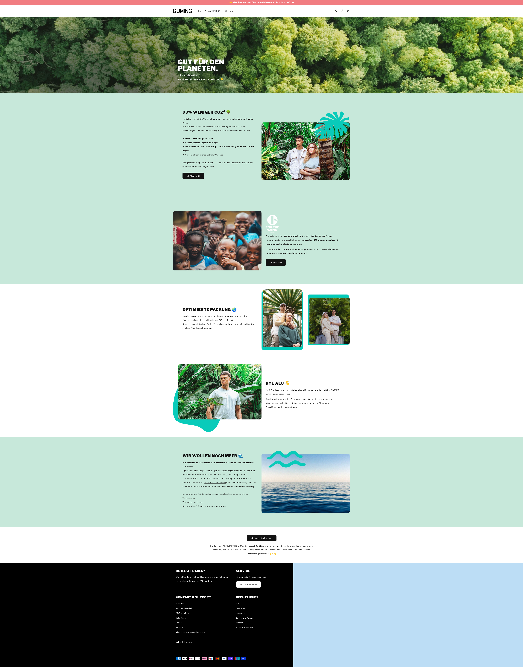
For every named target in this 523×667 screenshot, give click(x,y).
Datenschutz (241, 608)
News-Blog (180, 603)
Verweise (179, 627)
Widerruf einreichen (244, 627)
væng (190, 642)
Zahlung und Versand (244, 618)
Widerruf (239, 622)
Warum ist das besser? (215, 482)
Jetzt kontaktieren (248, 584)
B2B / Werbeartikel (184, 608)
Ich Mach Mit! (193, 176)
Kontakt (179, 622)
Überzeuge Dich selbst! (261, 538)
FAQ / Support (181, 618)
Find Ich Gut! (276, 262)
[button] (213, 11)
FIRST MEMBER (182, 613)
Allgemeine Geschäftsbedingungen (190, 632)
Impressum (240, 613)
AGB (238, 603)
